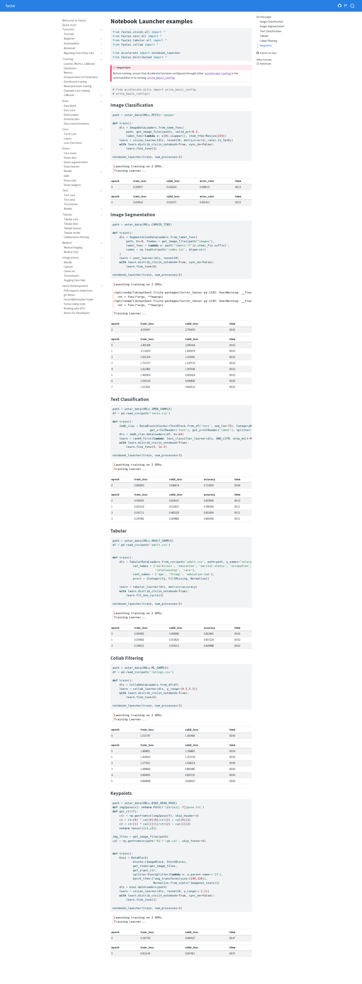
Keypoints (266, 45)
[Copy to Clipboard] (249, 29)
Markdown (265, 63)
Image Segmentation (272, 26)
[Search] (352, 6)
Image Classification (271, 21)
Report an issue (268, 53)
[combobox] (352, 6)
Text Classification (270, 31)
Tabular (264, 36)
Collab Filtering (268, 41)
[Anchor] (156, 104)
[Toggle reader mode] (345, 6)
